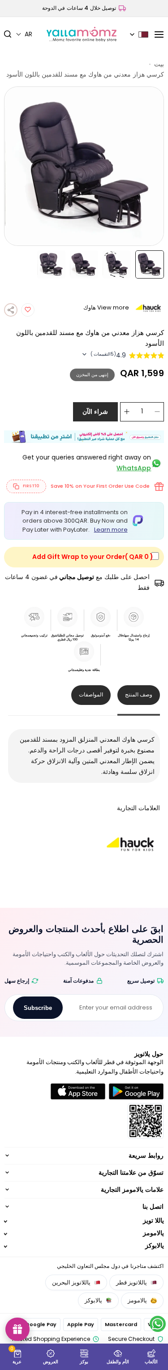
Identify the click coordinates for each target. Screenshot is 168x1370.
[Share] (10, 310)
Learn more (111, 529)
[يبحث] (10, 34)
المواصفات (91, 694)
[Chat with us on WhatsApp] (158, 1324)
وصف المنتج (138, 694)
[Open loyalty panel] (17, 1329)
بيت (159, 64)
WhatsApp (133, 468)
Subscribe (38, 1008)
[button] (24, 34)
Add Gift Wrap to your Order (92, 556)
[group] (84, 166)
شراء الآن (95, 411)
